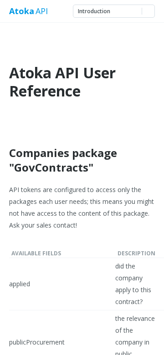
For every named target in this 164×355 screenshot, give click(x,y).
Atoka (21, 11)
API (42, 11)
